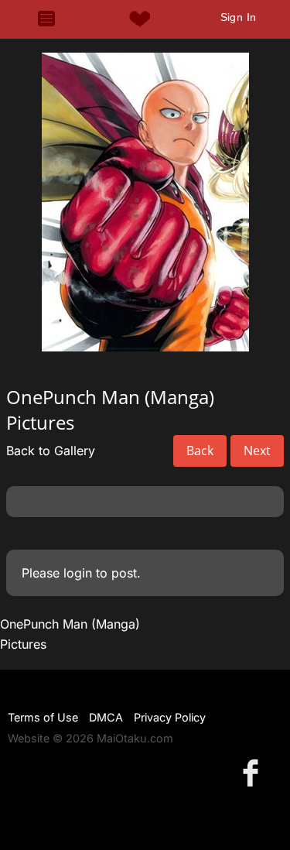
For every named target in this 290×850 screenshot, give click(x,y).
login (77, 573)
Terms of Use (43, 717)
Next (257, 450)
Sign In (238, 17)
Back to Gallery (50, 450)
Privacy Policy (170, 717)
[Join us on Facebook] (253, 772)
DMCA (106, 717)
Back (199, 450)
